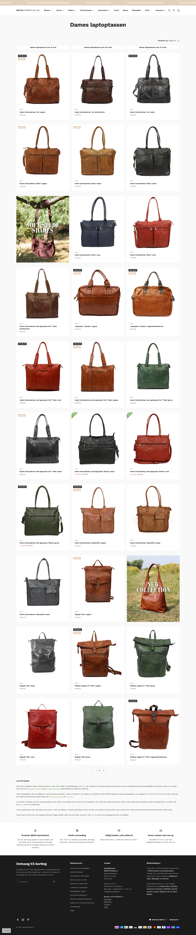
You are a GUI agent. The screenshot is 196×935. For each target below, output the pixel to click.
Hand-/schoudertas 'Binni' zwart (143, 183)
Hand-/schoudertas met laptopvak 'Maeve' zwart (94, 471)
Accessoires (103, 10)
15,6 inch (59, 797)
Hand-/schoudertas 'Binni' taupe (88, 183)
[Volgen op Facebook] (17, 919)
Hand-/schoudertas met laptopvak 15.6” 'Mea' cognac (96, 400)
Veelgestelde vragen (78, 891)
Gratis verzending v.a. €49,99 (68, 3)
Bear (83, 786)
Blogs (72, 910)
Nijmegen (107, 899)
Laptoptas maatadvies (78, 887)
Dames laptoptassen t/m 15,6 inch (98, 47)
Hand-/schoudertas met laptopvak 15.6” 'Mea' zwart (41, 471)
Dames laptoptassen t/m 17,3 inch (152, 47)
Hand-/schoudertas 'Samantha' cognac (90, 543)
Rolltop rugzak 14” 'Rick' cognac (88, 686)
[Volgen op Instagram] (23, 919)
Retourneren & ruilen (78, 880)
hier (21, 804)
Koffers (71, 10)
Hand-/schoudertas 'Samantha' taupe (145, 543)
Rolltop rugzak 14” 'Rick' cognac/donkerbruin (148, 757)
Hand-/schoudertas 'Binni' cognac (33, 183)
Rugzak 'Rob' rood (27, 757)
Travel (116, 10)
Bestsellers (136, 10)
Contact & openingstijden (80, 868)
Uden (106, 907)
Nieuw (125, 10)
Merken (47, 10)
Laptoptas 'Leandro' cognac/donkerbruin (146, 326)
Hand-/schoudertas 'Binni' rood (143, 255)
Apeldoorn (108, 902)
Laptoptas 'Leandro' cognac (86, 326)
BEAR (21, 109)
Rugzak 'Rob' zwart (27, 686)
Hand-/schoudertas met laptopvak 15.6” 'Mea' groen (151, 400)
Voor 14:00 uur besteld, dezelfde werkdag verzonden (170, 3)
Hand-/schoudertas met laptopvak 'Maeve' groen (39, 543)
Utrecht (107, 904)
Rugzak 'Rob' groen (82, 757)
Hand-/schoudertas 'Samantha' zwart (35, 614)
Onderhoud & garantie (78, 884)
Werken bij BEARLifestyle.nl (81, 899)
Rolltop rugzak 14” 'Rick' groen (142, 686)
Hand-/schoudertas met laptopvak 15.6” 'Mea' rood (40, 400)
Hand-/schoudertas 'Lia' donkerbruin (90, 112)
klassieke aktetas (34, 789)
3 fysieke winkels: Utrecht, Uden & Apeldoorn (114, 3)
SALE (147, 10)
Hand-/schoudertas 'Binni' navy (87, 255)
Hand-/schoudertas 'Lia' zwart (142, 112)
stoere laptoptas (53, 789)
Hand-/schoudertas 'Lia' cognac (32, 112)
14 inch (52, 797)
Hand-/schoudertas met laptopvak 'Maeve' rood (149, 471)
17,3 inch (69, 797)
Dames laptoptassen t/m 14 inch (43, 47)
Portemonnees (86, 10)
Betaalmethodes (76, 872)
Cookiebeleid (75, 907)
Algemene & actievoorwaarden (82, 903)
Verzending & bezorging (79, 876)
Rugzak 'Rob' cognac (83, 614)
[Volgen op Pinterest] (28, 919)
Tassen (59, 10)
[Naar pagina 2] (103, 770)
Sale (76, 469)
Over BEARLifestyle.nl (78, 895)
